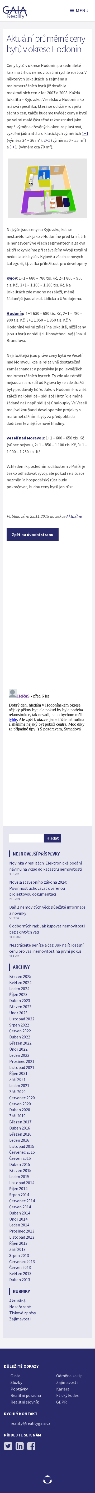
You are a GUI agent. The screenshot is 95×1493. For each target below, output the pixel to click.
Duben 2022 (19, 1036)
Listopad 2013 (21, 1237)
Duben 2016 (19, 1128)
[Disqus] (47, 615)
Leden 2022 (19, 1055)
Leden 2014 (19, 1224)
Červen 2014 (20, 1206)
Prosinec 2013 (21, 1231)
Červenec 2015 (22, 1152)
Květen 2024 (20, 982)
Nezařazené (20, 1306)
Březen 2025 (20, 976)
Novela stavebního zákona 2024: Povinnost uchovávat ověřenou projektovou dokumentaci (38, 888)
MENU (82, 10)
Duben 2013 (19, 1279)
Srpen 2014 (19, 1194)
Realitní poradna (26, 1395)
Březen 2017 (20, 1121)
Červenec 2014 (22, 1200)
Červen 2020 (20, 1103)
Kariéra (62, 1389)
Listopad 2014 (21, 1182)
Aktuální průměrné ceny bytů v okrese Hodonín (46, 43)
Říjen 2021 (18, 1073)
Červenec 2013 (22, 1261)
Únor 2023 (18, 1012)
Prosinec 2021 (21, 1061)
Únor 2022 (18, 1049)
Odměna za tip (69, 1375)
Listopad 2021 (21, 1067)
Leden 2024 (19, 988)
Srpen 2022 (19, 1025)
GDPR (61, 1402)
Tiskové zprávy (22, 1312)
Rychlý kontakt (20, 1413)
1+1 (85, 133)
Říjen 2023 (18, 994)
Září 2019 (17, 1115)
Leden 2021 (19, 1085)
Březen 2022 (20, 1043)
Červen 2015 (20, 1158)
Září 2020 (17, 1091)
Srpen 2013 (19, 1255)
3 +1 (13, 146)
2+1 (47, 140)
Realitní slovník (25, 1402)
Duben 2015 (19, 1164)
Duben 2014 (19, 1213)
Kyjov (12, 278)
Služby (16, 1382)
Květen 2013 (20, 1273)
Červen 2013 (20, 1267)
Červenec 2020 (22, 1097)
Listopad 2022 (21, 1018)
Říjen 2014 (18, 1188)
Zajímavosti (20, 1318)
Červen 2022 (20, 1030)
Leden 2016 (19, 1140)
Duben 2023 (19, 1000)
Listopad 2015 (21, 1146)
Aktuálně (74, 516)
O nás (16, 1375)
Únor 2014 (18, 1219)
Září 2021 (17, 1079)
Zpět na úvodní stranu (32, 534)
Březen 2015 (20, 1170)
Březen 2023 (20, 1006)
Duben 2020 (19, 1109)
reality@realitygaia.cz (30, 1423)
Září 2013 (17, 1249)
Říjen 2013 (18, 1243)
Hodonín (15, 313)
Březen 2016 (20, 1134)
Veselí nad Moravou (25, 437)
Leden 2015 (19, 1176)
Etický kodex (67, 1395)
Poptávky (19, 1389)
